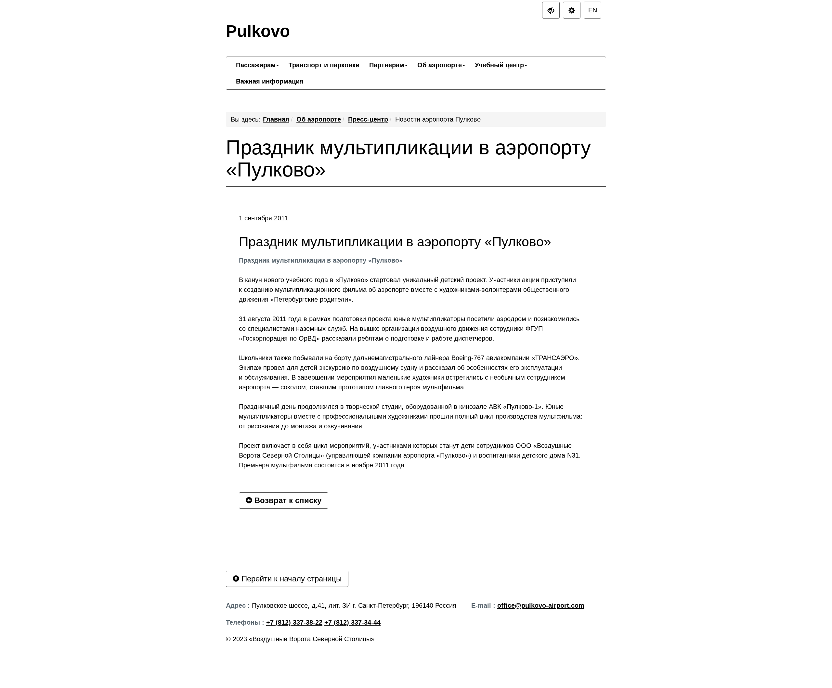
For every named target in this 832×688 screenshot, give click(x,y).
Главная (276, 119)
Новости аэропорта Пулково (438, 119)
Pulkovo (258, 31)
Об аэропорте (318, 119)
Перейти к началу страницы (290, 578)
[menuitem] (257, 65)
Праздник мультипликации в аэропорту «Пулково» (408, 158)
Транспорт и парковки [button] (324, 65)
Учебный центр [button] (499, 65)
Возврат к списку (286, 500)
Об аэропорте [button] (439, 65)
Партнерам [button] (386, 65)
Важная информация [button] (270, 81)
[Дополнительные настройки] (551, 10)
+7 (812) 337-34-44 (352, 622)
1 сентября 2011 (263, 218)
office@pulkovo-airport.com (540, 605)
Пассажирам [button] (256, 65)
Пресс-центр (368, 119)
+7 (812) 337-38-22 (294, 622)
